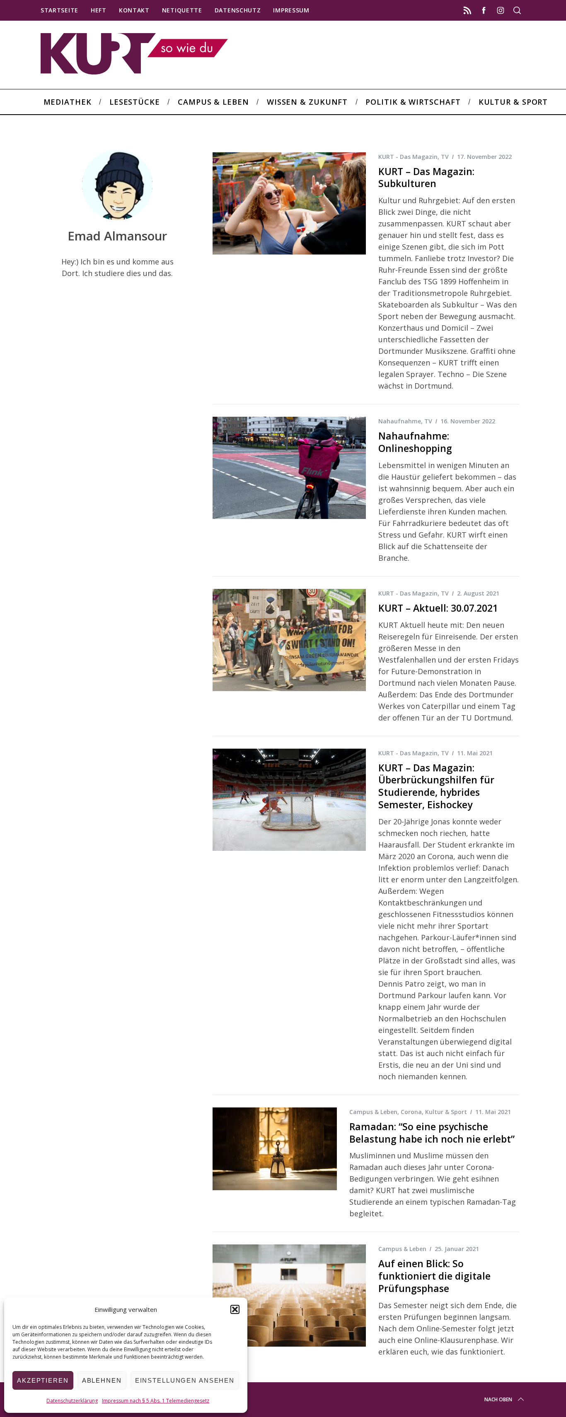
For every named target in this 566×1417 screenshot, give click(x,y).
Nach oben (498, 1399)
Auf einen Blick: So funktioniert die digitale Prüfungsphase (434, 1276)
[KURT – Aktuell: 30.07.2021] (289, 640)
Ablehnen (102, 1380)
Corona (411, 1112)
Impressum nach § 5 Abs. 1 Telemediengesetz (155, 1400)
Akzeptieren (43, 1380)
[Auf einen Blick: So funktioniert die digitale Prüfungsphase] (289, 1295)
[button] (235, 1309)
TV (445, 157)
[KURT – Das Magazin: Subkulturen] (289, 203)
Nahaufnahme (399, 421)
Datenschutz (238, 10)
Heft (98, 10)
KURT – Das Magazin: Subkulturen (426, 177)
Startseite (59, 10)
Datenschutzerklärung (72, 1400)
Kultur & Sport (446, 1112)
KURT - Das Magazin (408, 157)
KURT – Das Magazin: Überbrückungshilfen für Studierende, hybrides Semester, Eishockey (436, 786)
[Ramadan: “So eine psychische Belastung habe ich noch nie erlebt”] (275, 1148)
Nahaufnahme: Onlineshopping (415, 442)
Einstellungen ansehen (185, 1380)
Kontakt (134, 10)
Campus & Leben (373, 1112)
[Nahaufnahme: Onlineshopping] (289, 468)
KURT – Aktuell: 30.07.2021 (438, 608)
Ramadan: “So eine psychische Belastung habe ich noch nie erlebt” (432, 1133)
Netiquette (182, 10)
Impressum (291, 10)
